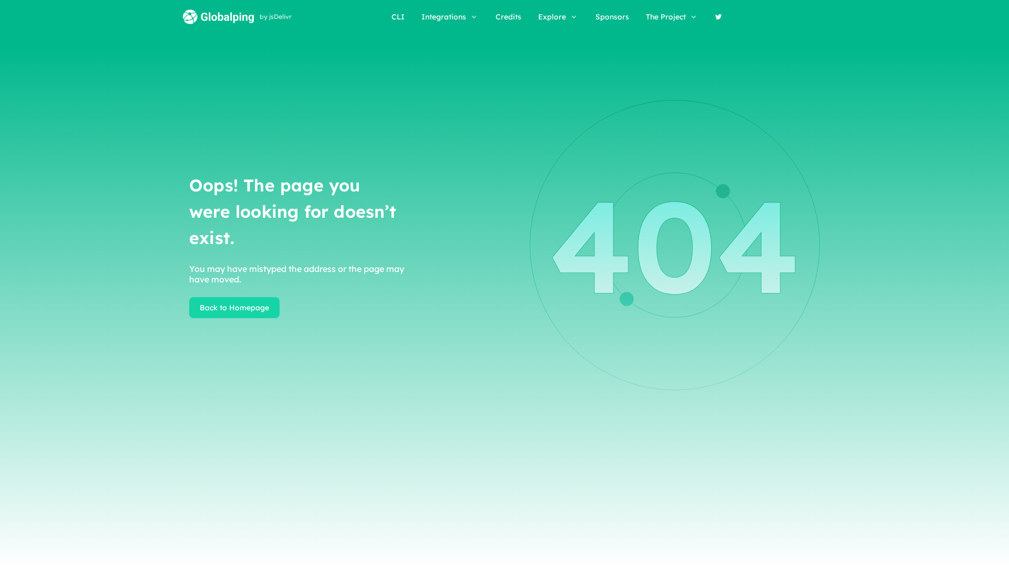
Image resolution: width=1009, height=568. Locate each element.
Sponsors (612, 17)
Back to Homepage (234, 307)
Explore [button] (552, 17)
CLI (398, 17)
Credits (508, 17)
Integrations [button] (443, 17)
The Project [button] (666, 17)
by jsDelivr (276, 17)
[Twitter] (718, 16)
